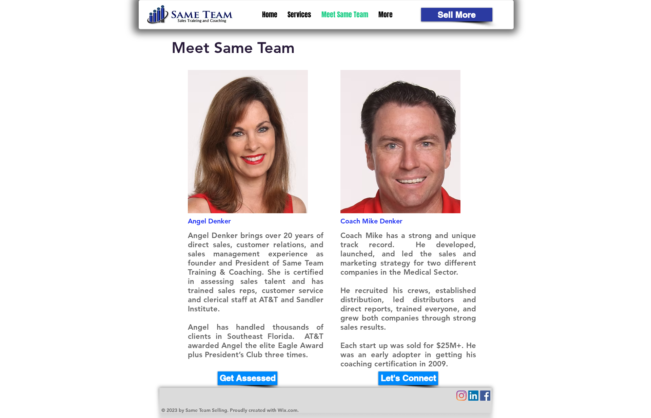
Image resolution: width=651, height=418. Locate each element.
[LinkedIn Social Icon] (473, 395)
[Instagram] (461, 395)
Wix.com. (288, 410)
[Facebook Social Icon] (485, 395)
